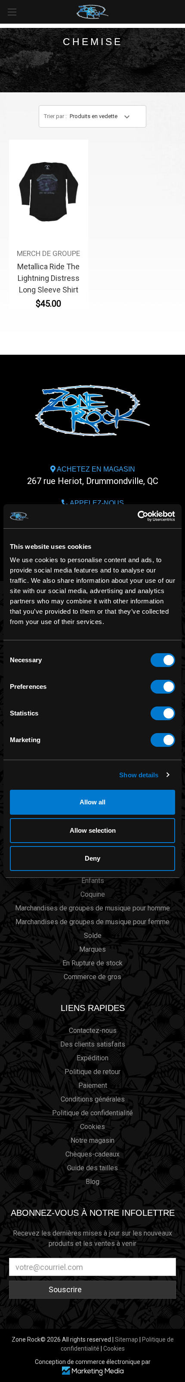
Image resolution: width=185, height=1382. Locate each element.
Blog (92, 1182)
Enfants (92, 881)
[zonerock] (180, 11)
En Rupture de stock (92, 963)
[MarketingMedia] (92, 1371)
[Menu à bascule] (12, 12)
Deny (92, 858)
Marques (92, 949)
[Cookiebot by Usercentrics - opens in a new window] (137, 516)
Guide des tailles (92, 1168)
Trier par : (55, 116)
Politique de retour (92, 1072)
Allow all (92, 802)
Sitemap (126, 1339)
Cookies (92, 1127)
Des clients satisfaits (92, 1044)
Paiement (92, 1085)
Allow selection (93, 830)
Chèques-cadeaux (92, 1154)
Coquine (92, 894)
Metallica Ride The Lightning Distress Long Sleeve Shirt (48, 278)
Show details (138, 775)
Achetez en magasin (92, 476)
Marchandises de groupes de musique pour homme (92, 908)
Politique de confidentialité (92, 1113)
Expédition (92, 1058)
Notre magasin (92, 1140)
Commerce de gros (92, 977)
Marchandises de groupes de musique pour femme (92, 922)
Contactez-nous (93, 1030)
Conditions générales (93, 1099)
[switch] (163, 687)
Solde (93, 935)
